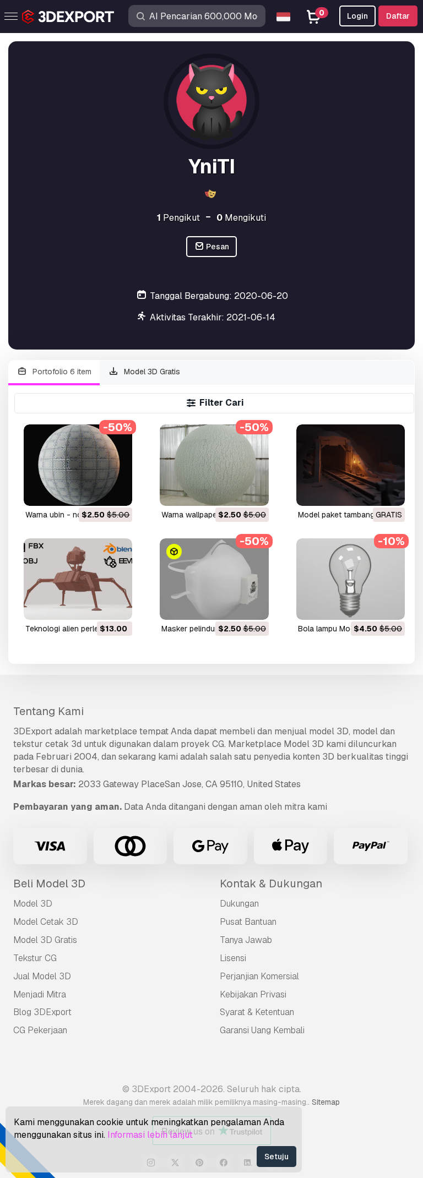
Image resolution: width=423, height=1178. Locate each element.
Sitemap (326, 1102)
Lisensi (233, 958)
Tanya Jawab (246, 940)
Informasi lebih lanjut (150, 1135)
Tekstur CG (35, 958)
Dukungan (239, 903)
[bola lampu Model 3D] (350, 579)
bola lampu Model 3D (335, 629)
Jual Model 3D (42, 976)
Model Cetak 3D (45, 922)
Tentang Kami (48, 711)
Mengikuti (241, 217)
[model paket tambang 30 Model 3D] (350, 465)
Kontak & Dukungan (271, 883)
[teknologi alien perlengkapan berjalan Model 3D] (78, 579)
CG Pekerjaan (40, 1030)
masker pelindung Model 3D (210, 629)
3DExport (32, 731)
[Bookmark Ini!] (116, 490)
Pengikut (178, 217)
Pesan (216, 247)
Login (357, 16)
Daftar (398, 16)
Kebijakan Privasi (253, 994)
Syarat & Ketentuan (257, 1012)
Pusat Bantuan (248, 922)
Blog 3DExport (42, 1012)
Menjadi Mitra (39, 994)
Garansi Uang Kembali (262, 1030)
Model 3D (32, 903)
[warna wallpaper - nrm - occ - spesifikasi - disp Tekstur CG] (214, 465)
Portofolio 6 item (60, 372)
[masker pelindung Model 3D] (214, 579)
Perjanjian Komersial (259, 976)
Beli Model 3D (49, 883)
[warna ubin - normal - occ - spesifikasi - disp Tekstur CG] (78, 465)
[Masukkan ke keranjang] (94, 490)
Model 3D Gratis (151, 372)
